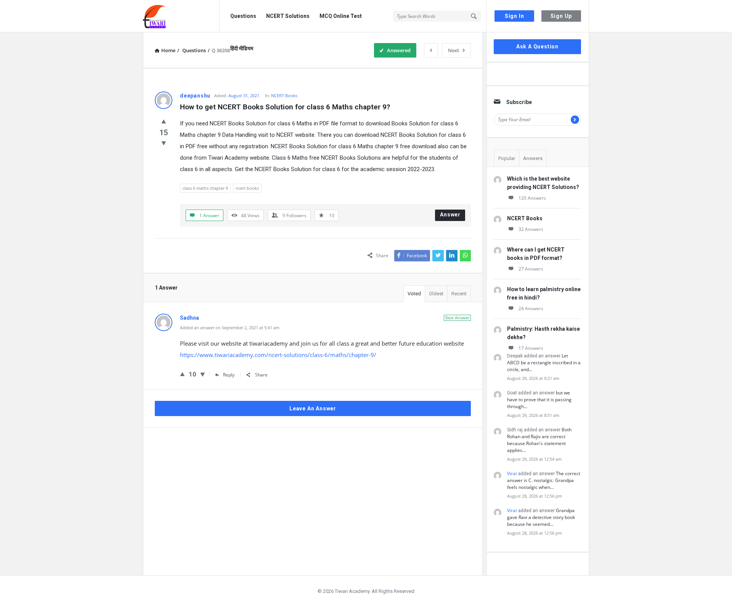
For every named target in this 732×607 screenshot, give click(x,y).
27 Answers (530, 269)
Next (453, 50)
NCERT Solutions (288, 16)
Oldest (436, 293)
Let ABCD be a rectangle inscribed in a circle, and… (544, 362)
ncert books (247, 188)
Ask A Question (537, 46)
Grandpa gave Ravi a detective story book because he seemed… (541, 517)
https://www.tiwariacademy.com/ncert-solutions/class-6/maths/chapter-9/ (278, 355)
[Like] (163, 121)
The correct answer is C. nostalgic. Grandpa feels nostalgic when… (543, 480)
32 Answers (530, 229)
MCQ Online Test (340, 16)
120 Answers (532, 198)
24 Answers (530, 308)
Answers (533, 158)
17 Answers (530, 348)
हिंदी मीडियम (241, 48)
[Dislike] (163, 143)
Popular (506, 158)
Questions (243, 16)
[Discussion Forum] (181, 16)
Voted (414, 293)
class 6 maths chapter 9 (205, 188)
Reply (228, 375)
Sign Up (561, 16)
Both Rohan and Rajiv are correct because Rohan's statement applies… (539, 439)
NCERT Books (284, 95)
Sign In (514, 16)
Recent (459, 293)
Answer (450, 214)
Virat (512, 473)
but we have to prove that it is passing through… (539, 399)
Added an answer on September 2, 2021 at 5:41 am (229, 327)
